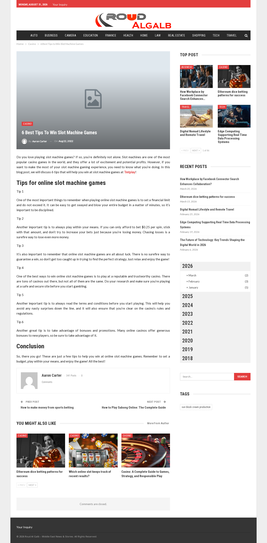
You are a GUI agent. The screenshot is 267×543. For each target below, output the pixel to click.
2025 (187, 296)
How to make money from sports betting (47, 407)
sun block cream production (196, 407)
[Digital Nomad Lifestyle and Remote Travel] (196, 116)
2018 (187, 358)
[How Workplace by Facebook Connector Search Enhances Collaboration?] (196, 76)
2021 (187, 332)
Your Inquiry (60, 4)
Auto (34, 35)
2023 (187, 314)
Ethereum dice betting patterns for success (207, 196)
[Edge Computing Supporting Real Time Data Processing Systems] (234, 116)
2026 (187, 266)
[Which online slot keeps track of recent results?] (93, 451)
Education (90, 35)
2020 (187, 341)
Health (128, 35)
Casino (27, 123)
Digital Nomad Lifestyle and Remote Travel (207, 209)
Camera (70, 35)
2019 (187, 349)
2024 (187, 305)
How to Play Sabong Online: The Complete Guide (134, 407)
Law (158, 35)
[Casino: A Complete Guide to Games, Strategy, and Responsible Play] (145, 451)
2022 (187, 323)
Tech (216, 35)
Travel (232, 35)
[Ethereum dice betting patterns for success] (40, 451)
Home (144, 35)
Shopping (198, 35)
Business (51, 35)
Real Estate (176, 35)
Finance (110, 35)
